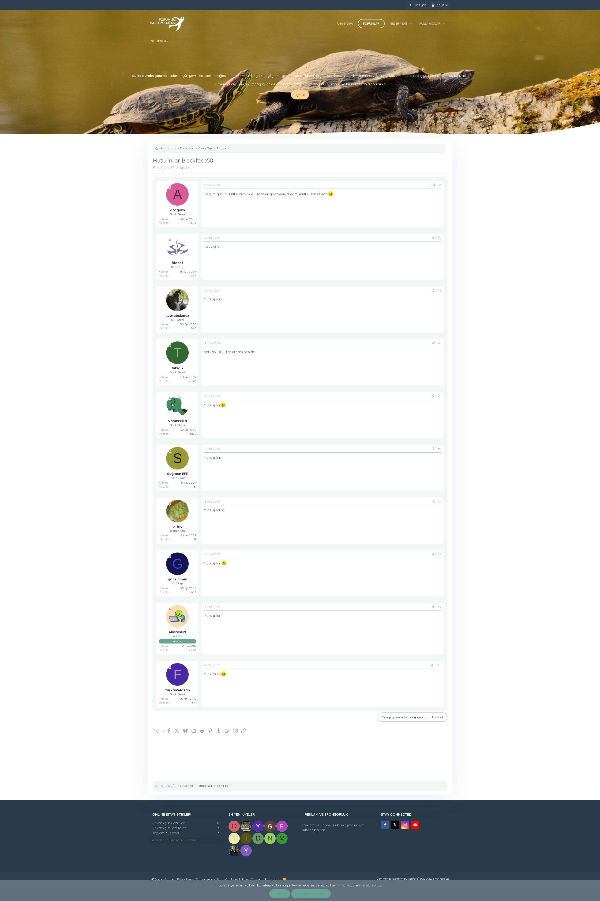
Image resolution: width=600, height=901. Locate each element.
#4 (439, 343)
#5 (439, 396)
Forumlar (371, 23)
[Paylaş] (434, 185)
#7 (439, 501)
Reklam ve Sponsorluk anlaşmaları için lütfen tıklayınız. (333, 827)
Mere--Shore (164, 879)
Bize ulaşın (185, 879)
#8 (439, 554)
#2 (439, 237)
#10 (439, 665)
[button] (411, 23)
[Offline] (169, 187)
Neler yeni (398, 23)
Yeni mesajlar (160, 40)
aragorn (163, 168)
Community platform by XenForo (413, 878)
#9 (439, 607)
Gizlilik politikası (236, 879)
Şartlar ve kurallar (209, 879)
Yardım (256, 879)
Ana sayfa (345, 23)
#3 (439, 290)
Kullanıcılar (429, 23)
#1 (440, 185)
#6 (439, 448)
